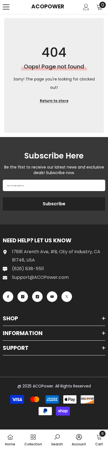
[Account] (86, 7)
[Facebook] (8, 296)
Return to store (54, 100)
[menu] (6, 7)
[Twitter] (66, 296)
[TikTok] (37, 296)
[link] (57, 439)
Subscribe (54, 204)
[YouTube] (52, 296)
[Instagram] (22, 296)
